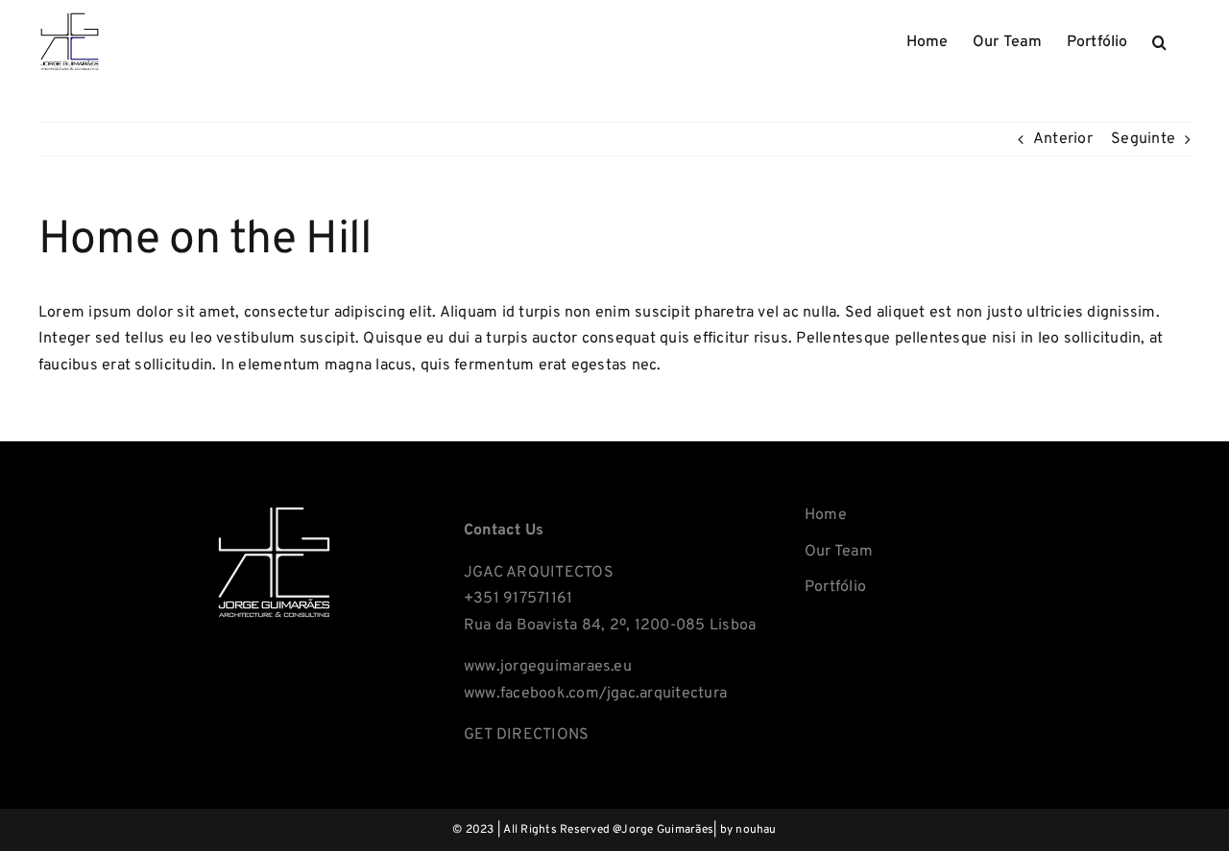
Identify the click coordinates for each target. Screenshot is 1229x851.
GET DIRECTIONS (526, 735)
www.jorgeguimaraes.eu (548, 666)
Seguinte (1143, 139)
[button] (1159, 40)
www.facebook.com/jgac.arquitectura (595, 693)
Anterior (1063, 139)
